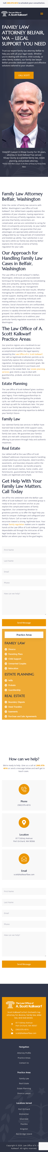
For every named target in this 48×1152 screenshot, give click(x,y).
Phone (24, 801)
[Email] (24, 858)
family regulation (16, 524)
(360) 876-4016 (12, 3)
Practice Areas (24, 634)
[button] (41, 14)
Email (24, 870)
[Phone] (24, 789)
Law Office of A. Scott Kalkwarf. (29, 354)
